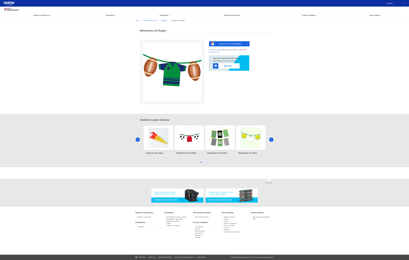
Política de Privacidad (165, 257)
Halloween (198, 235)
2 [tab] (204, 162)
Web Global (141, 257)
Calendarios (141, 227)
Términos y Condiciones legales (184, 257)
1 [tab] (201, 162)
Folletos (226, 219)
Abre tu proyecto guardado (261, 217)
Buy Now (228, 66)
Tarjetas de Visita (229, 217)
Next (271, 139)
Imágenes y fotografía (173, 225)
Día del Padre (199, 233)
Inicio (137, 20)
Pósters (226, 221)
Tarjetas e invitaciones (144, 217)
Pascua (197, 229)
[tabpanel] (158, 140)
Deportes (164, 20)
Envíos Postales (229, 225)
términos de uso (214, 52)
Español (390, 3)
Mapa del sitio (201, 257)
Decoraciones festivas (150, 20)
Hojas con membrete (230, 223)
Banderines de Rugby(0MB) (230, 44)
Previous (138, 139)
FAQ (254, 219)
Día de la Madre (200, 231)
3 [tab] (207, 162)
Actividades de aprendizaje (174, 219)
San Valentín (199, 227)
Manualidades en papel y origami (176, 217)
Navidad (197, 237)
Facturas (226, 227)
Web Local (152, 257)
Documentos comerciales (232, 232)
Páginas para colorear (173, 221)
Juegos (168, 223)
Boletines (227, 230)
